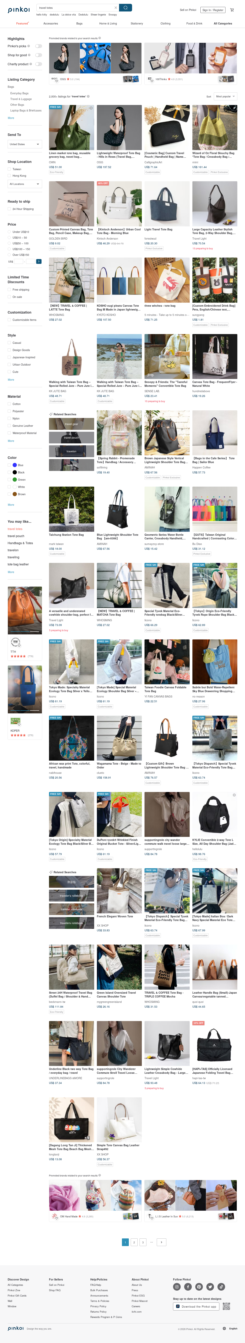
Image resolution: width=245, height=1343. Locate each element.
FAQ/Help (95, 1285)
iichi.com (137, 1311)
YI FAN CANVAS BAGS (158, 696)
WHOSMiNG (56, 314)
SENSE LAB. (152, 391)
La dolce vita (69, 14)
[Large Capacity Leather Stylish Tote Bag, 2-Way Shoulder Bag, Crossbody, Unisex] (215, 203)
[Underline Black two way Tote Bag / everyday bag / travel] (71, 1043)
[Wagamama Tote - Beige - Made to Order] (119, 738)
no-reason (198, 696)
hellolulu (197, 849)
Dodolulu (83, 14)
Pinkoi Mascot (140, 1301)
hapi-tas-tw (199, 1078)
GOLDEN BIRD (58, 238)
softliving (102, 467)
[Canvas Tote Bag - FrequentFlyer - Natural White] (215, 356)
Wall (10, 1301)
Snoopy (113, 14)
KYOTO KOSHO (106, 314)
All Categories (15, 1285)
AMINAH (150, 467)
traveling (13, 557)
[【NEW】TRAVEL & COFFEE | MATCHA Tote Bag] (119, 585)
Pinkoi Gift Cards (17, 1295)
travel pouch (16, 536)
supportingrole (153, 849)
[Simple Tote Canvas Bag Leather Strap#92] (119, 1119)
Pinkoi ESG (138, 1295)
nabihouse (55, 773)
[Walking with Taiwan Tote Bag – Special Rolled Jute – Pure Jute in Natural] (71, 356)
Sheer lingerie (98, 14)
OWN (52, 162)
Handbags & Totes (20, 543)
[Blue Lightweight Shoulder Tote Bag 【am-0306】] (119, 509)
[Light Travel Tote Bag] (167, 203)
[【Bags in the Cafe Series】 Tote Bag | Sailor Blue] (215, 432)
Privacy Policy (98, 1306)
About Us (137, 1285)
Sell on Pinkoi (188, 10)
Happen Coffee (201, 467)
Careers (136, 1306)
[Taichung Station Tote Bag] (71, 509)
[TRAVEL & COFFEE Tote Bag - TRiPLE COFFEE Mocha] (167, 967)
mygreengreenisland (109, 1001)
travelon (13, 550)
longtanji (54, 1154)
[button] (39, 261)
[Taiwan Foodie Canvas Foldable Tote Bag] (167, 662)
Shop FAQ (54, 1290)
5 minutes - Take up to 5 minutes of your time (172, 314)
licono (148, 620)
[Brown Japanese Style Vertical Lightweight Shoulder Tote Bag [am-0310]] (167, 432)
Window (12, 1306)
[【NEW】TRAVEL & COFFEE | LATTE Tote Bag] (71, 280)
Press (135, 1290)
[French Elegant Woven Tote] (119, 890)
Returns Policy (98, 1311)
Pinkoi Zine (14, 1290)
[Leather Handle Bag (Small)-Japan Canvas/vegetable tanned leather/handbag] (215, 967)
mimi (195, 162)
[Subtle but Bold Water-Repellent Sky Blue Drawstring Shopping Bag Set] (215, 662)
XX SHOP (103, 925)
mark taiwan (56, 543)
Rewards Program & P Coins (106, 1317)
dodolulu (54, 14)
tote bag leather (18, 564)
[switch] (25, 46)
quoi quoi (197, 1001)
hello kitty (41, 14)
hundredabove (201, 391)
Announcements (99, 1295)
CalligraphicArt (153, 162)
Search (125, 7)
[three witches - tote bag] (167, 280)
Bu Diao (197, 543)
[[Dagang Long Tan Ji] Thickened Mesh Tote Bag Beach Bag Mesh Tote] (71, 1119)
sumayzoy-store (154, 543)
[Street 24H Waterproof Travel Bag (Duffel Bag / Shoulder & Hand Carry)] (71, 967)
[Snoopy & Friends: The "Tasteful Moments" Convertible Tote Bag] (167, 356)
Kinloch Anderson (107, 238)
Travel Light (199, 238)
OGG (100, 162)
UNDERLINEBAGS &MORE (65, 1078)
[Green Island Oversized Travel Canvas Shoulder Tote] (119, 967)
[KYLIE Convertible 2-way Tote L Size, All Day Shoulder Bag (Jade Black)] (215, 814)
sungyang (198, 314)
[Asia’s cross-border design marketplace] (18, 10)
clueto (100, 773)
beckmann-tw (57, 1001)
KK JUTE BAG (57, 391)
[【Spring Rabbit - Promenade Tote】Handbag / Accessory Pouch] (119, 432)
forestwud (150, 238)
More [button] (11, 118)
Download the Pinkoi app (198, 1306)
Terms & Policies (99, 1301)
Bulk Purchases (99, 1290)
